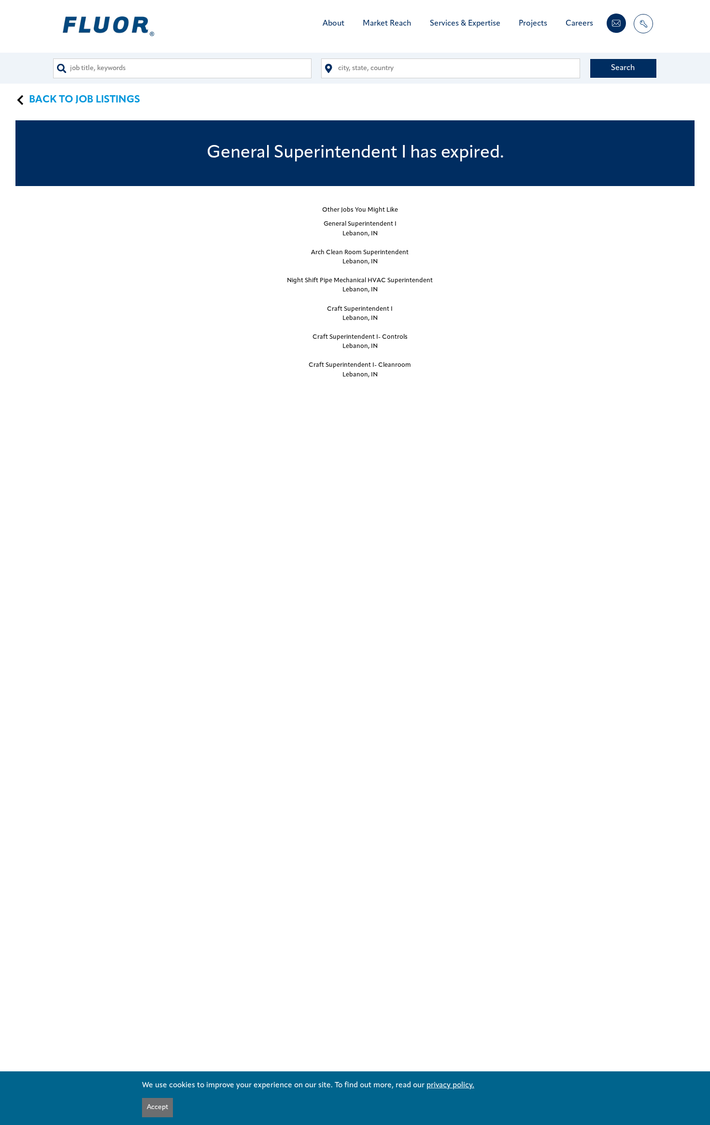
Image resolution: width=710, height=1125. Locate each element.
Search (623, 68)
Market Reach (387, 24)
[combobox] (182, 68)
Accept (157, 1107)
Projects (533, 24)
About (333, 24)
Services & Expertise (465, 24)
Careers (579, 24)
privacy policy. (450, 1085)
